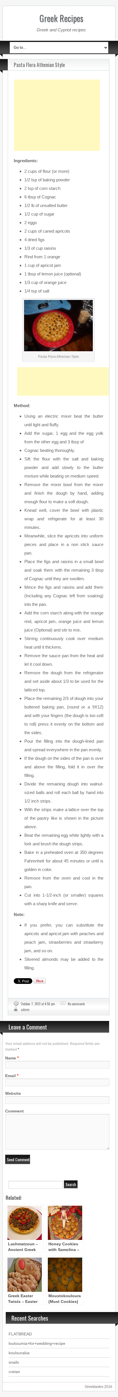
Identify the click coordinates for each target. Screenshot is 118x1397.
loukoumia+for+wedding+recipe (37, 1343)
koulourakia (19, 1353)
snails (14, 1362)
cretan (14, 1371)
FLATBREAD (20, 1334)
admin (25, 1009)
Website (13, 1093)
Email (10, 1075)
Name (10, 1058)
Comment (14, 1111)
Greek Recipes (61, 18)
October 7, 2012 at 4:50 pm (38, 1004)
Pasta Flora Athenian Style (39, 64)
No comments (76, 1004)
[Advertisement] (57, 101)
